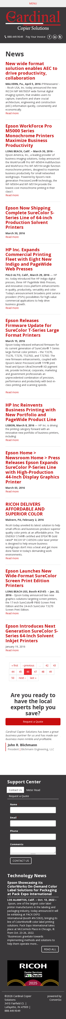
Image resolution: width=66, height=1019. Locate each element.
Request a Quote (33, 721)
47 (35, 671)
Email (14, 817)
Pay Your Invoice (35, 36)
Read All (50, 949)
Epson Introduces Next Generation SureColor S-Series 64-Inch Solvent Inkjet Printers (32, 633)
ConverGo (55, 999)
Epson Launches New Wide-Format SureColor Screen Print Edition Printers (31, 578)
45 (20, 671)
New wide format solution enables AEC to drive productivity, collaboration (31, 70)
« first (15, 665)
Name (14, 804)
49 (50, 671)
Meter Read (33, 790)
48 (42, 671)
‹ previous (28, 665)
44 (12, 671)
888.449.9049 (15, 36)
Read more (12, 113)
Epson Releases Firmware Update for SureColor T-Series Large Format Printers (32, 327)
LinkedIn (54, 37)
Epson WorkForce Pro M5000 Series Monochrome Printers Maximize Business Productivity (30, 135)
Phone (14, 831)
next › (22, 678)
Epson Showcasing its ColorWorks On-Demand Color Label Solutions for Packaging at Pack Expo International (32, 888)
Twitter (60, 37)
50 (12, 678)
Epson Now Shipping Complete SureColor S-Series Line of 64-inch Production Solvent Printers (30, 217)
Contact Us (16, 790)
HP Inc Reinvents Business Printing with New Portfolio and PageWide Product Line (31, 412)
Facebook (49, 37)
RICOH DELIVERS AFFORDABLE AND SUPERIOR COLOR (25, 509)
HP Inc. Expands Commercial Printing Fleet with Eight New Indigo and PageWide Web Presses (29, 259)
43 (54, 665)
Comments (16, 844)
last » (33, 678)
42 (46, 665)
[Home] (33, 20)
